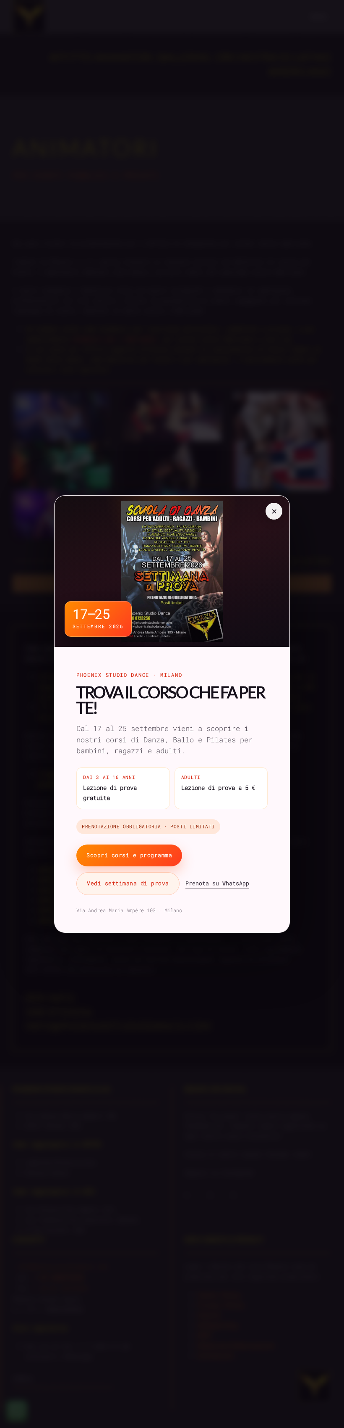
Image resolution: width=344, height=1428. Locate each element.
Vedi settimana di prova (128, 883)
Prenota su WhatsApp (217, 883)
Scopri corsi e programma (129, 855)
